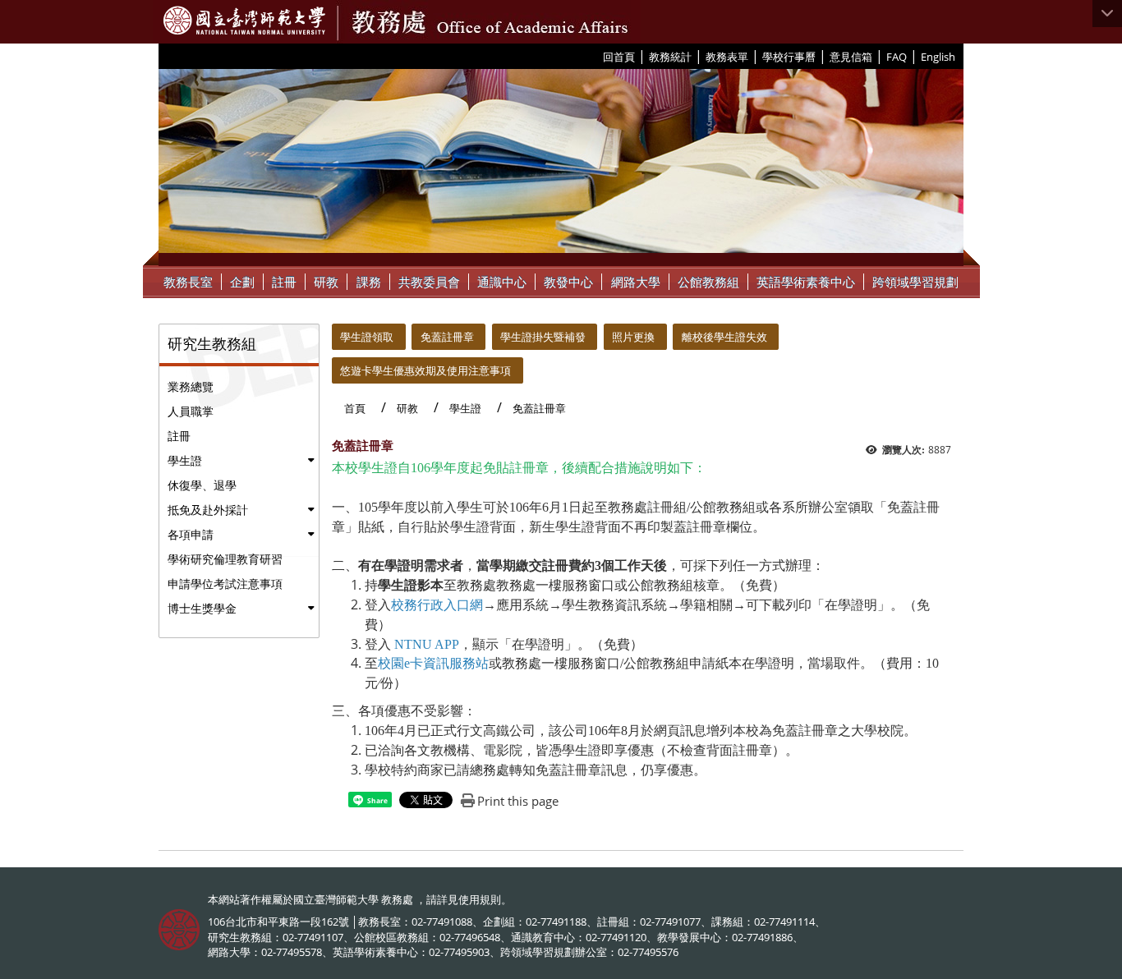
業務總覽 (191, 386)
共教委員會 (429, 281)
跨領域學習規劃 (915, 281)
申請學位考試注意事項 (225, 583)
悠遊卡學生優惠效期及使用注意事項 (425, 370)
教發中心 (568, 281)
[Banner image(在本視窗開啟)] (561, 167)
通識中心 (502, 281)
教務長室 (188, 281)
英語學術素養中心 (805, 281)
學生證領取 (366, 336)
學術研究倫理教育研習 (225, 559)
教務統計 (670, 56)
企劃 (242, 281)
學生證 (185, 460)
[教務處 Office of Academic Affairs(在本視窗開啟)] (244, 20)
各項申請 (191, 534)
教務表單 (727, 56)
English (938, 56)
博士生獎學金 (202, 608)
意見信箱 (851, 56)
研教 (326, 281)
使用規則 (479, 899)
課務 (368, 281)
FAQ (896, 56)
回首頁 (619, 56)
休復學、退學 (202, 485)
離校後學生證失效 (724, 336)
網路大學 (635, 281)
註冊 (284, 281)
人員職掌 (191, 411)
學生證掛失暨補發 (543, 336)
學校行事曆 (789, 56)
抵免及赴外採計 (208, 509)
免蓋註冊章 (447, 336)
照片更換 (633, 336)
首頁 (355, 408)
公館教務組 (708, 281)
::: (596, 55)
